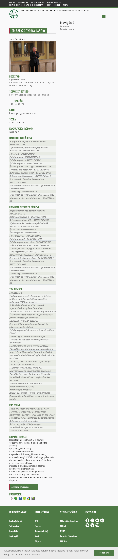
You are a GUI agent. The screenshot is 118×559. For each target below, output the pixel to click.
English (57, 5)
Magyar (65, 5)
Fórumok (64, 26)
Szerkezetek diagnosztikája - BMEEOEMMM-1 (31, 258)
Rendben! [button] (104, 552)
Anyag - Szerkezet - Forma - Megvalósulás (29, 392)
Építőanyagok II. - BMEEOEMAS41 (25, 163)
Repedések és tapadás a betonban (26, 427)
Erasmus (38, 526)
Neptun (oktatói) (15, 520)
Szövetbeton (15, 292)
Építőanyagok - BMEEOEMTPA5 (24, 157)
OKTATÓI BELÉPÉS (15, 5)
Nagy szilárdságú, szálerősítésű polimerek (30, 370)
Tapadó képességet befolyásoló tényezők (29, 374)
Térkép (48, 5)
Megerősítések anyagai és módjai (25, 367)
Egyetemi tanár (17, 79)
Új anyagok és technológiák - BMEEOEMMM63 (31, 194)
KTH (36, 520)
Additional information (20, 486)
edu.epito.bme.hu (37, 2)
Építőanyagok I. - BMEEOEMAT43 (25, 160)
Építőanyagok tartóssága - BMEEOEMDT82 (30, 166)
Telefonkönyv (37, 5)
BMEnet (63, 526)
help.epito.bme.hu (54, 2)
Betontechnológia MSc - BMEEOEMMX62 (29, 220)
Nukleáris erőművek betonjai (23, 320)
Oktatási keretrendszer (69, 520)
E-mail (26, 5)
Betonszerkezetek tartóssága (23, 421)
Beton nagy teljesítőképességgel (25, 424)
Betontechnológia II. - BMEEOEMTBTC (27, 216)
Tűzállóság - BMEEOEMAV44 (23, 191)
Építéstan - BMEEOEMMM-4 (22, 153)
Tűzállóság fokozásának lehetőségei (27, 336)
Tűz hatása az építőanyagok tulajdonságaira (31, 349)
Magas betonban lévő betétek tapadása (28, 345)
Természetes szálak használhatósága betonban (32, 311)
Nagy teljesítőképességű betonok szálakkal (30, 352)
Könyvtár (38, 541)
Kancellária (13, 531)
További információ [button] (29, 554)
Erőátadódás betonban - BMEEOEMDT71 (29, 169)
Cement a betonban (19, 430)
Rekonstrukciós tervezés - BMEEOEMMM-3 (30, 176)
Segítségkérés (14, 536)
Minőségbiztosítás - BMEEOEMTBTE (26, 251)
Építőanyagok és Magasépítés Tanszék (29, 94)
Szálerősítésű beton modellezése (25, 383)
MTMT (62, 531)
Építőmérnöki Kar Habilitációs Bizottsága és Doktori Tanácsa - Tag (31, 84)
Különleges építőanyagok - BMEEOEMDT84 (30, 172)
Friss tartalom (67, 29)
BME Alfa (63, 541)
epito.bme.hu (23, 2)
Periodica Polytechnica (68, 536)
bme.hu (12, 2)
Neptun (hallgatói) (41, 531)
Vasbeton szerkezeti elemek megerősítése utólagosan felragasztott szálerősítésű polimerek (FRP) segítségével (30, 299)
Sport (37, 536)
